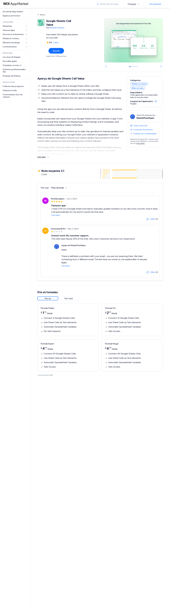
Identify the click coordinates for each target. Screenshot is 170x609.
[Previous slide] (106, 66)
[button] (156, 101)
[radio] (47, 298)
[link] (15, 12)
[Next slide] (161, 66)
